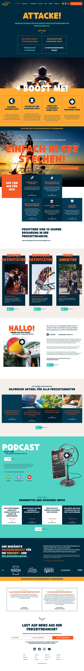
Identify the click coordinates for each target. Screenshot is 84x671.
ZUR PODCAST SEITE (42, 529)
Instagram (58, 654)
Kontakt (51, 3)
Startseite (17, 3)
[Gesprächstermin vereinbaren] (21, 352)
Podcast (40, 3)
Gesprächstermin (53, 364)
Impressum (47, 654)
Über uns (57, 3)
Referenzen (33, 3)
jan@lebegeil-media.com (65, 334)
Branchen (24, 3)
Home (24, 654)
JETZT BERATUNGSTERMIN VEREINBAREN (55, 560)
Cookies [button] (46, 659)
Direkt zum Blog (42, 427)
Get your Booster (75, 3)
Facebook (58, 659)
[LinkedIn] (63, 4)
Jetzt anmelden (62, 638)
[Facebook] (65, 4)
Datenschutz (47, 657)
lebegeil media (44, 663)
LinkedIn (58, 657)
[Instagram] (68, 4)
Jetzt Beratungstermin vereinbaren (68, 168)
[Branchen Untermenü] (28, 3)
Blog (45, 3)
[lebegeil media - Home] (6, 3)
